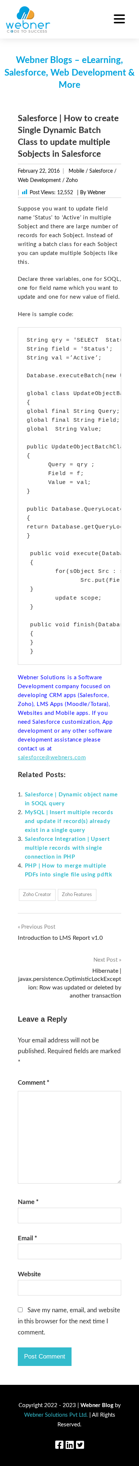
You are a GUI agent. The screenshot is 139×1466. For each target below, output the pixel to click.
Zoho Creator (37, 894)
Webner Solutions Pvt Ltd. (56, 1415)
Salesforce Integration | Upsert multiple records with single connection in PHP (67, 848)
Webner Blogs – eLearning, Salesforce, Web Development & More (69, 73)
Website (29, 1274)
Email (27, 1238)
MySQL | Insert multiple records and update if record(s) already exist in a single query (69, 821)
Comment (33, 1082)
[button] (119, 20)
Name (28, 1202)
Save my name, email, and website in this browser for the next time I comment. (69, 1321)
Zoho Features (77, 894)
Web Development (39, 180)
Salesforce (101, 171)
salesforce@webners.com (52, 757)
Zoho (72, 180)
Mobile (76, 171)
